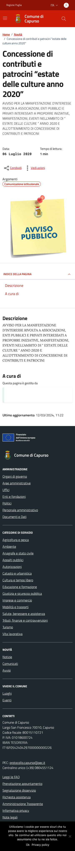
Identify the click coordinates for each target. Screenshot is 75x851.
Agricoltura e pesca (15, 539)
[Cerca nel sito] (64, 19)
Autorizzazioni (12, 566)
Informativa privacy (15, 810)
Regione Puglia (14, 5)
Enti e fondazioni (14, 496)
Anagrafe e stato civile (18, 553)
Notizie (7, 656)
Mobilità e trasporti (15, 606)
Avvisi (6, 670)
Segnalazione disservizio (19, 790)
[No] (70, 836)
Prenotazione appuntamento (22, 783)
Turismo (7, 627)
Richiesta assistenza (16, 797)
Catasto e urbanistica (17, 573)
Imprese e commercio (17, 600)
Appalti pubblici (12, 559)
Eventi (6, 700)
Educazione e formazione (19, 586)
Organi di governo (14, 476)
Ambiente (9, 546)
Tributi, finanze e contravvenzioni (25, 620)
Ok (28, 844)
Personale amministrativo (20, 509)
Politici (6, 503)
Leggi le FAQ (11, 776)
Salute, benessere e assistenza (23, 613)
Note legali (10, 817)
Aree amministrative (16, 483)
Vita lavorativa (12, 633)
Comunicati (10, 663)
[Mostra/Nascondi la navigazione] (5, 18)
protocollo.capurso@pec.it (27, 762)
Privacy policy (40, 844)
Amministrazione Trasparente (22, 803)
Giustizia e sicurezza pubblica (22, 593)
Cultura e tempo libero (17, 580)
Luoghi (7, 693)
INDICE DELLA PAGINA (17, 274)
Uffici (5, 489)
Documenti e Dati (14, 516)
